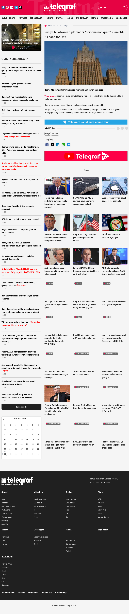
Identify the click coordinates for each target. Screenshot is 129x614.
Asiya (100, 506)
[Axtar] (124, 7)
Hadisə (69, 18)
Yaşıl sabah (121, 18)
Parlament (6, 510)
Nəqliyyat (37, 513)
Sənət (36, 544)
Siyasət (23, 18)
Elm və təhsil (70, 503)
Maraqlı (4, 544)
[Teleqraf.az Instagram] (7, 7)
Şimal (4, 571)
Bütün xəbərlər (9, 18)
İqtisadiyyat (36, 18)
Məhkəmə (5, 537)
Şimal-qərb (6, 567)
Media (68, 513)
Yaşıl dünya (70, 506)
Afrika (100, 499)
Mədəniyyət (82, 18)
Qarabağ (5, 520)
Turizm (36, 517)
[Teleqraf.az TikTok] (20, 7)
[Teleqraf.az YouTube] (11, 7)
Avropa (101, 513)
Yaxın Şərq (102, 510)
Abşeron (5, 574)
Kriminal (5, 540)
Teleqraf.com (50, 96)
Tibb (67, 510)
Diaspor (5, 503)
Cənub (4, 582)
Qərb (3, 578)
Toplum (49, 18)
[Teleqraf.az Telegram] (16, 7)
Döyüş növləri (71, 544)
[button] (13, 47)
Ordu (3, 499)
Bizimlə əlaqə (61, 592)
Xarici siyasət (7, 513)
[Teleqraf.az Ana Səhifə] (60, 7)
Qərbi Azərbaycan (8, 506)
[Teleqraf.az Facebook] (3, 7)
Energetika (38, 503)
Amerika (101, 503)
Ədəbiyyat (38, 540)
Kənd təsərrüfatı (40, 499)
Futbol (68, 551)
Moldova (55, 134)
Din (67, 517)
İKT (35, 510)
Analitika (5, 524)
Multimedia (107, 18)
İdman (94, 18)
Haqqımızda (46, 592)
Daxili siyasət (7, 517)
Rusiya (47, 134)
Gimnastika (70, 540)
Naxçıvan (5, 585)
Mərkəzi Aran (7, 564)
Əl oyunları (70, 547)
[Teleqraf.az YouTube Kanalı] (85, 156)
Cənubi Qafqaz (103, 517)
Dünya (59, 18)
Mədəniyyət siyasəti (41, 537)
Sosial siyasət (71, 499)
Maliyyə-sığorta (40, 506)
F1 (67, 537)
